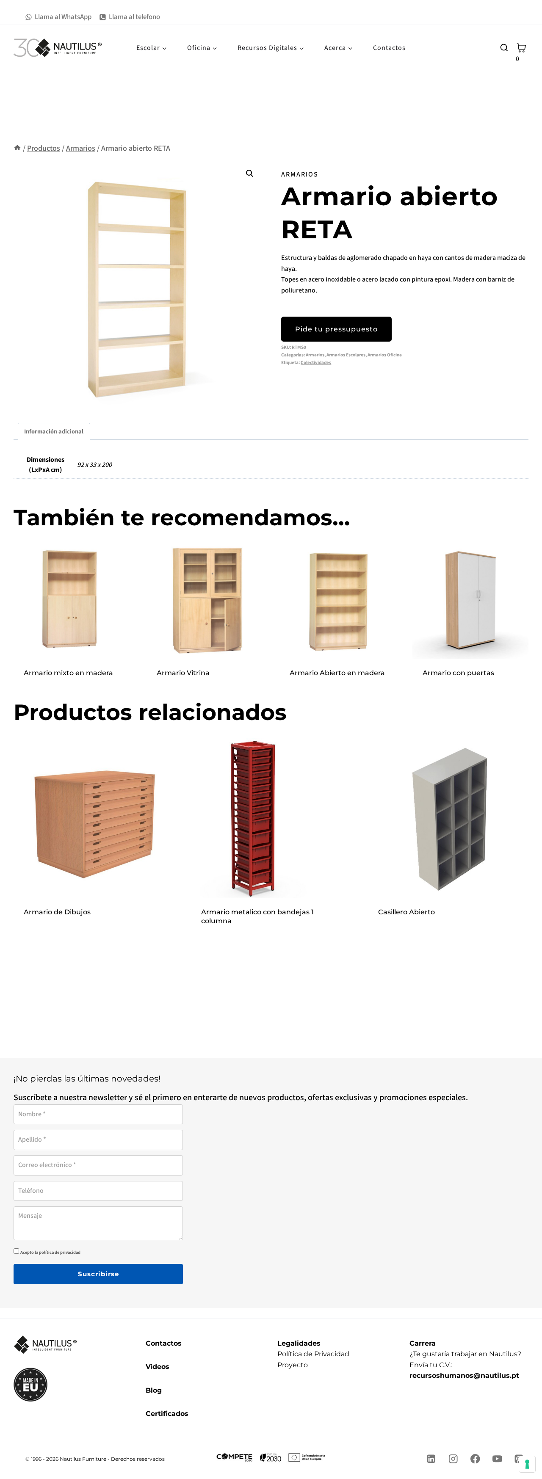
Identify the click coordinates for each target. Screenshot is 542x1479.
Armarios (299, 174)
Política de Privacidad (313, 1354)
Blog (154, 1390)
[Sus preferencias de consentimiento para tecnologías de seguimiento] (527, 1464)
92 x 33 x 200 (94, 464)
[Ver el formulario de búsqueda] (504, 47)
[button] (249, 173)
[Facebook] (475, 1458)
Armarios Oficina (385, 355)
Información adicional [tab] (53, 431)
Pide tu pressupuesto (336, 329)
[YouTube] (496, 1458)
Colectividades (316, 362)
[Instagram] (453, 1458)
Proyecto (292, 1365)
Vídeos (157, 1367)
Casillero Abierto (406, 912)
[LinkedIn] (431, 1458)
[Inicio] (17, 148)
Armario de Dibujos (57, 912)
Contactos (389, 47)
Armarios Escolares (345, 355)
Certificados (167, 1414)
